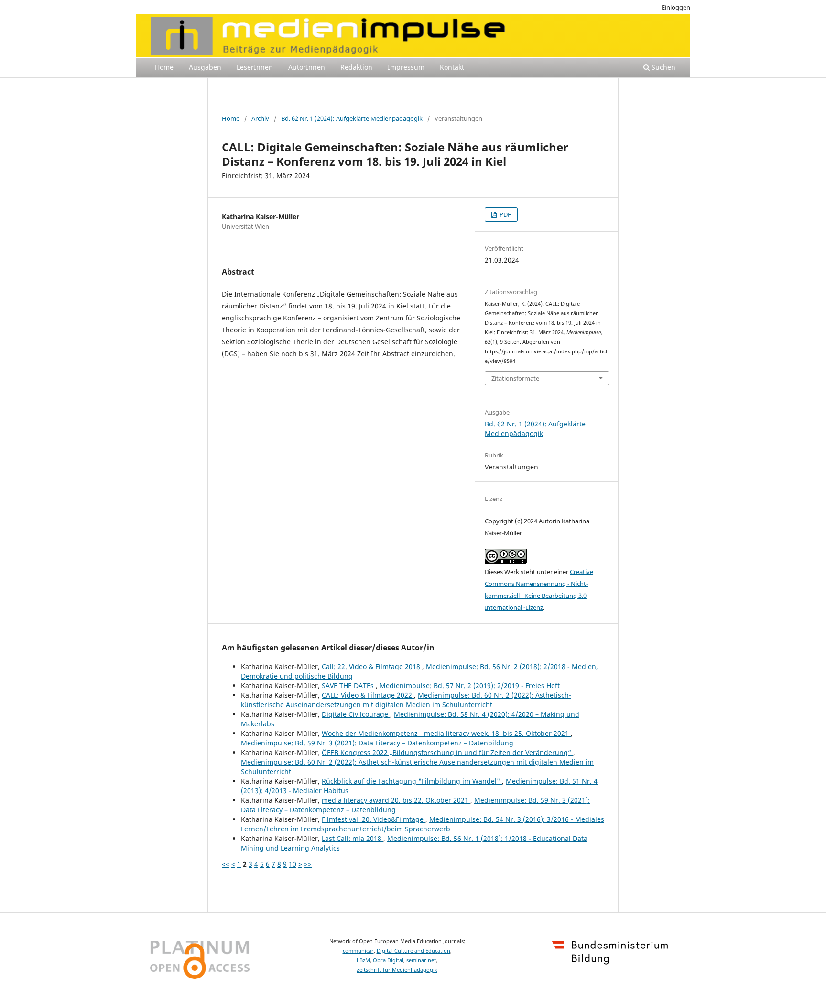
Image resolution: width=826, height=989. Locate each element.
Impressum (406, 67)
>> (308, 864)
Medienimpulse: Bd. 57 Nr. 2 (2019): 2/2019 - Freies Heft (470, 685)
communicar (358, 950)
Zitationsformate (515, 378)
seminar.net (421, 960)
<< (225, 864)
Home (164, 67)
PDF (504, 214)
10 (292, 864)
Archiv (260, 118)
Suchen (662, 67)
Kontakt (452, 67)
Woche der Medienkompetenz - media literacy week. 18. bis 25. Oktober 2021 (446, 733)
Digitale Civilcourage (356, 714)
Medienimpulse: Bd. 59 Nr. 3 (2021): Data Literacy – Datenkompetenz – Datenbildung (377, 742)
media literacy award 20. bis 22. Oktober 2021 (396, 800)
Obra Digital (388, 960)
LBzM (363, 960)
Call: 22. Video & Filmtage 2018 (372, 666)
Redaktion (356, 67)
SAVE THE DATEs (349, 685)
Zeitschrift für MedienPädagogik (397, 970)
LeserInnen (255, 67)
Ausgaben (205, 67)
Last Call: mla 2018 (352, 838)
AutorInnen (306, 67)
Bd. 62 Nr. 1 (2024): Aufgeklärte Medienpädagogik (352, 118)
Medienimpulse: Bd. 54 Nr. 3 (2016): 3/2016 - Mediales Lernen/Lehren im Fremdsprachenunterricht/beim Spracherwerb (422, 824)
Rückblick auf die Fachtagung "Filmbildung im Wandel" (412, 781)
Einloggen (676, 7)
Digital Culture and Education (413, 950)
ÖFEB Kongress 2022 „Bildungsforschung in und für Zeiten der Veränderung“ (447, 752)
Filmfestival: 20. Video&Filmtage (373, 819)
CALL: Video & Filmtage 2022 (368, 695)
